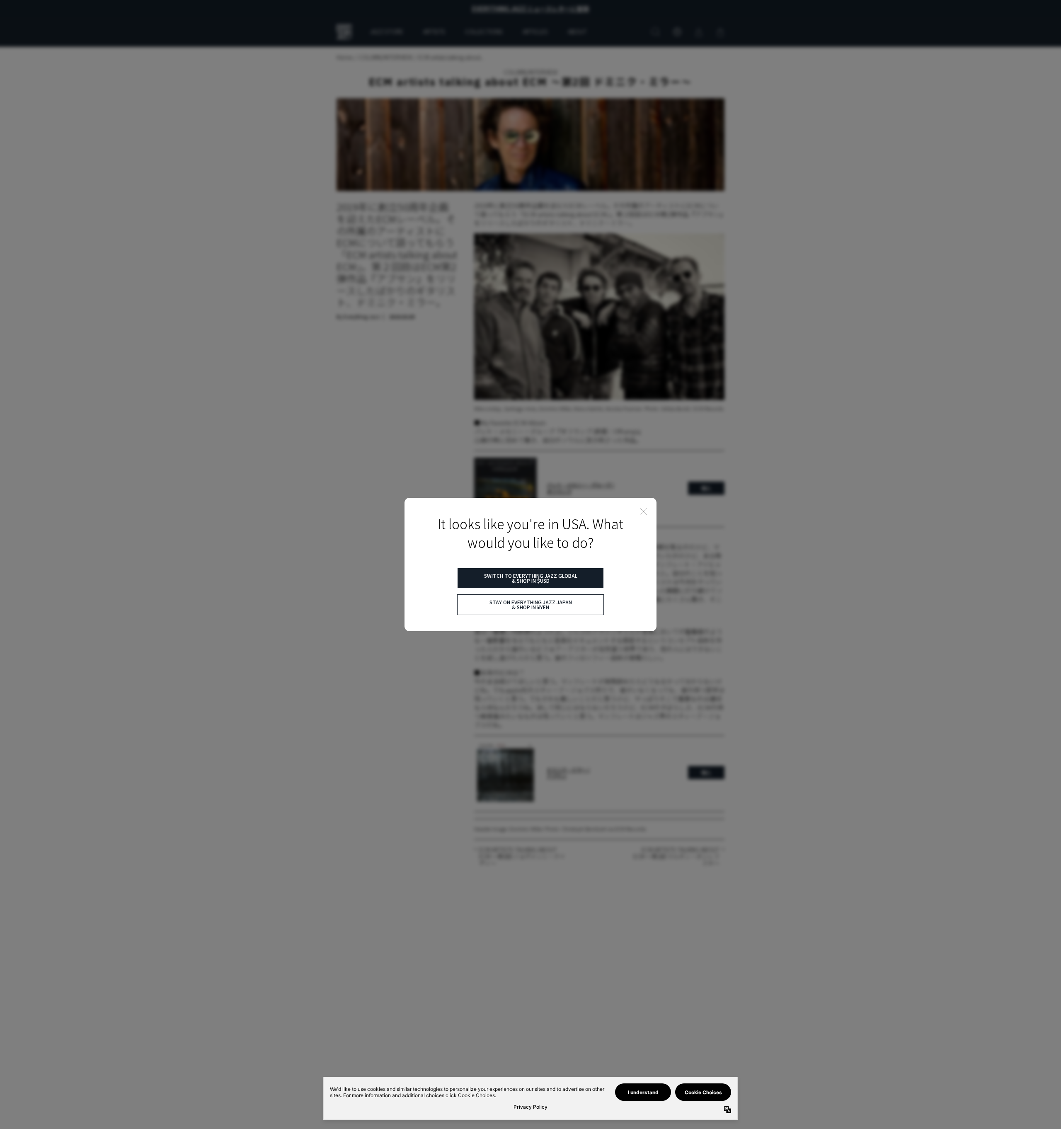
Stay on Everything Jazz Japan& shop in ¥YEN (530, 604)
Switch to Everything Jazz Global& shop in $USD (530, 578)
